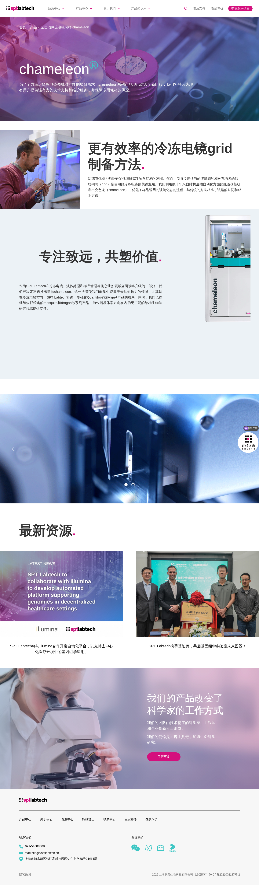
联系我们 (109, 819)
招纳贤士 (88, 819)
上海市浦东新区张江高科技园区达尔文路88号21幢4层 (61, 858)
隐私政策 (25, 874)
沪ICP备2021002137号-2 (224, 874)
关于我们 (110, 8)
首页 (22, 27)
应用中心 (54, 8)
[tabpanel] (129, 448)
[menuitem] (56, 8)
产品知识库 (138, 8)
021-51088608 (35, 846)
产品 (33, 27)
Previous (14, 449)
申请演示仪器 (240, 8)
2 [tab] (133, 484)
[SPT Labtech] (24, 8)
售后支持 (199, 8)
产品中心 (82, 8)
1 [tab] (126, 484)
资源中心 (67, 819)
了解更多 (164, 756)
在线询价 (217, 8)
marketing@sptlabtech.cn (42, 853)
